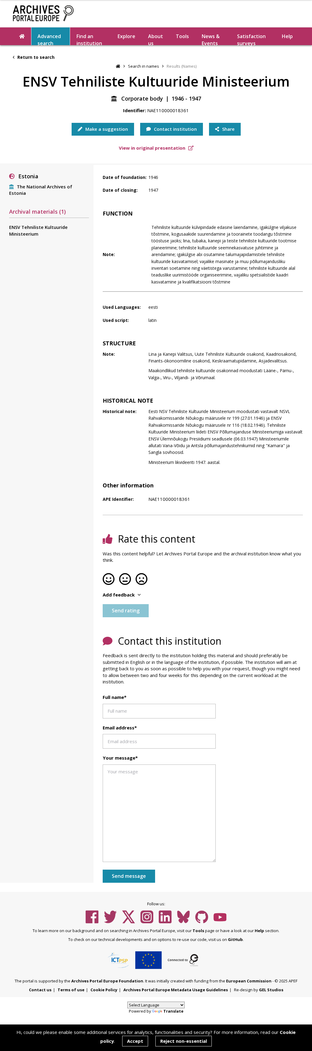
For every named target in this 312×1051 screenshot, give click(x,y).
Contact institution (175, 129)
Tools (182, 36)
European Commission (248, 981)
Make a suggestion (106, 129)
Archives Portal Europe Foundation (107, 981)
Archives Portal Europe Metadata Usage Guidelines (175, 989)
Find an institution (89, 39)
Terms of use (71, 989)
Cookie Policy (103, 989)
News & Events (211, 39)
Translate (173, 1011)
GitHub (235, 939)
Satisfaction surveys (251, 39)
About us (155, 39)
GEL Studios (271, 989)
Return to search (35, 57)
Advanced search (49, 39)
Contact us (40, 989)
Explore (126, 36)
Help (259, 930)
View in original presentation (152, 148)
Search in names (143, 66)
